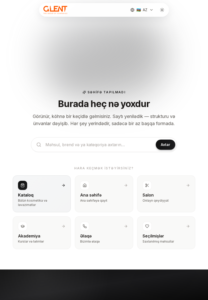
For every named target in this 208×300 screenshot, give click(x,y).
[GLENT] (54, 10)
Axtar (165, 144)
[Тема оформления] (162, 9)
